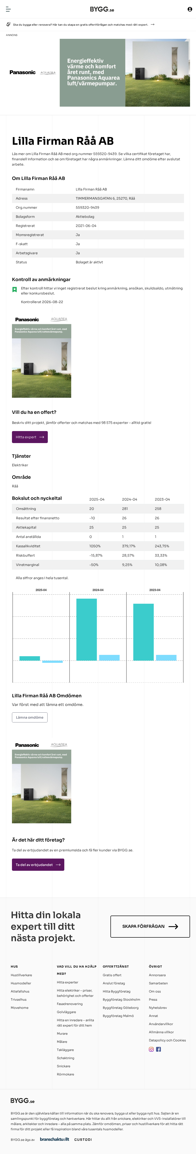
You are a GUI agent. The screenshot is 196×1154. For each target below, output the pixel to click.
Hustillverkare (21, 975)
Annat (153, 1016)
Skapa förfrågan (143, 926)
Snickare (63, 1066)
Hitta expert (26, 437)
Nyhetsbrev (158, 1008)
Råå (15, 486)
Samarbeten (158, 983)
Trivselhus (19, 1000)
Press (153, 1000)
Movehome (19, 1008)
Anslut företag (114, 983)
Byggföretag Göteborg (121, 1008)
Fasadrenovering (70, 1004)
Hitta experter (67, 982)
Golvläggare (66, 1012)
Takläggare (65, 1050)
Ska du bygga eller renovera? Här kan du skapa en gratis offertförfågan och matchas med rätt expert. (80, 24)
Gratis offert (112, 975)
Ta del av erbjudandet (34, 865)
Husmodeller (21, 983)
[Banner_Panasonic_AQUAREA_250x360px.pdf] (42, 396)
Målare (62, 1042)
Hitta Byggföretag (117, 991)
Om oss (155, 991)
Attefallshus (20, 991)
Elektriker (20, 465)
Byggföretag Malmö (118, 1016)
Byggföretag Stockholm (121, 1000)
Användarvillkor (161, 1024)
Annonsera (157, 975)
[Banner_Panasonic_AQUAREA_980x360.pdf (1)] (98, 105)
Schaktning (65, 1058)
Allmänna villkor (161, 1032)
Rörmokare (65, 1074)
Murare (62, 1034)
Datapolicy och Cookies (167, 1040)
